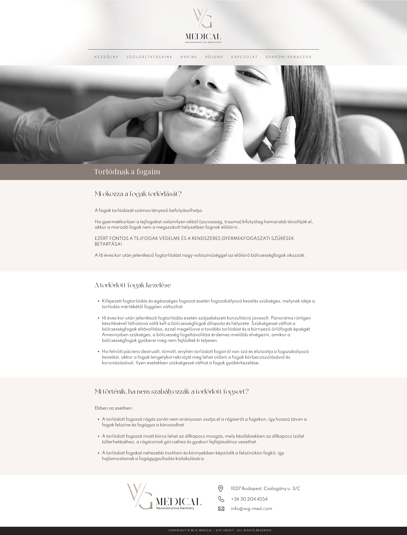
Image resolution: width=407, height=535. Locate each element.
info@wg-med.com (251, 508)
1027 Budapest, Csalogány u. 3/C (265, 488)
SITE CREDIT (225, 530)
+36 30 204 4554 (249, 499)
